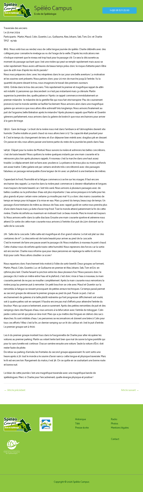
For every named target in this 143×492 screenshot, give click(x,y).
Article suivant (130, 390)
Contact (115, 439)
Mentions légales (120, 428)
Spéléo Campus (53, 8)
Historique (80, 419)
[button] (119, 10)
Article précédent (14, 390)
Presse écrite (82, 428)
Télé (77, 424)
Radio (114, 419)
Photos (114, 424)
